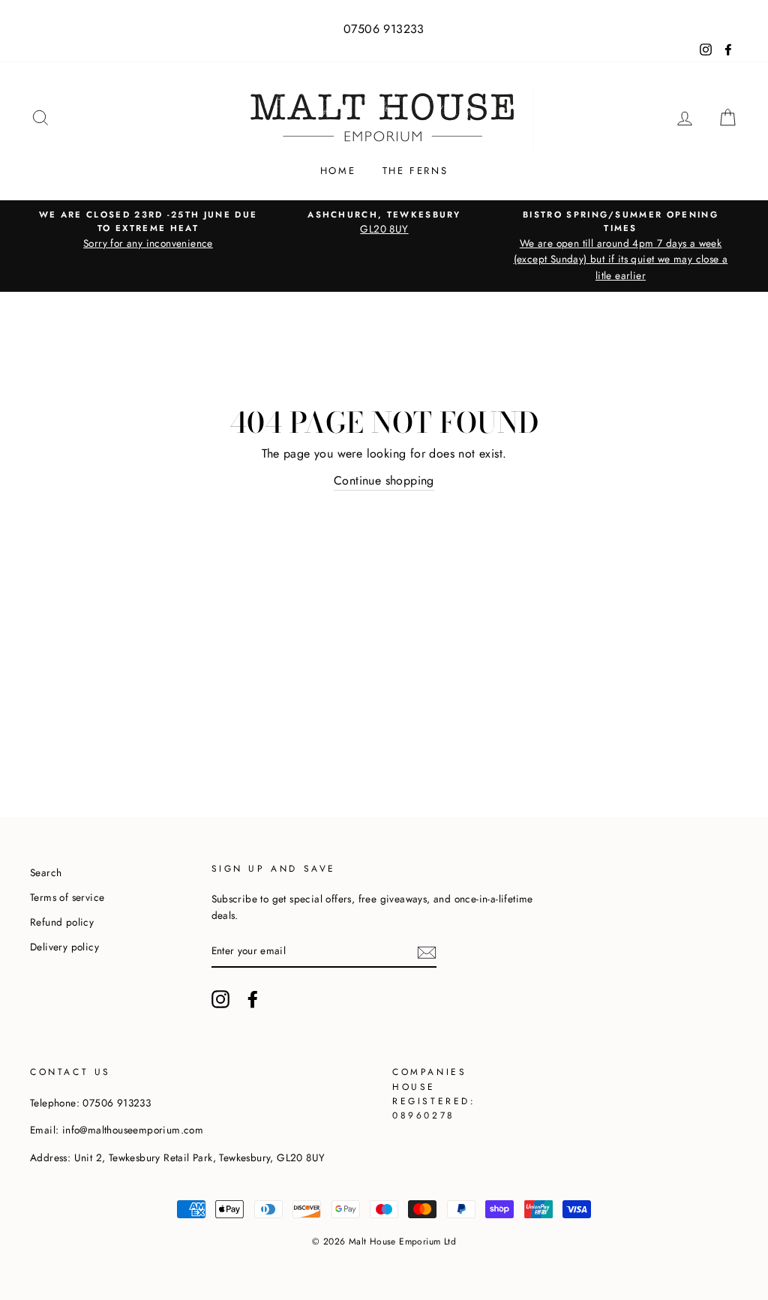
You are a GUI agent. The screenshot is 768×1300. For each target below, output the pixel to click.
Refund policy (62, 921)
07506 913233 (384, 29)
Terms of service (67, 897)
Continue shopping (384, 480)
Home (338, 171)
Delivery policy (64, 946)
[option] (148, 230)
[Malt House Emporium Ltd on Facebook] (253, 999)
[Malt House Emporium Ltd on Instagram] (221, 999)
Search (46, 872)
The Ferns (415, 171)
